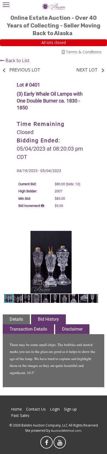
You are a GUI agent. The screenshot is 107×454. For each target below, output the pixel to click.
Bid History (48, 319)
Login (55, 409)
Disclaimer (72, 329)
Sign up (70, 409)
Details (16, 319)
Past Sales (20, 415)
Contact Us (36, 409)
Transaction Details (28, 329)
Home (16, 409)
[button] (93, 235)
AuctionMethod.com (66, 430)
